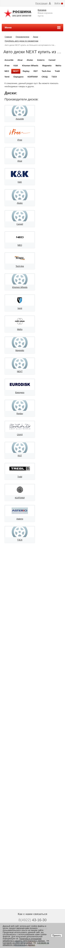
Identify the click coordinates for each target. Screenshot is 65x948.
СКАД (44, 77)
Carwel (52, 60)
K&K (16, 65)
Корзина (42, 10)
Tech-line (46, 71)
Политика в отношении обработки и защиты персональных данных (24, 939)
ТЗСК (54, 77)
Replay (26, 71)
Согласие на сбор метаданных (17, 943)
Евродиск (19, 77)
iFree (7, 65)
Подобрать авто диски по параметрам (21, 41)
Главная (8, 37)
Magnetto (46, 65)
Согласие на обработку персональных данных (26, 944)
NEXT (16, 71)
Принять (56, 935)
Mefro (58, 65)
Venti (7, 77)
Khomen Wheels (30, 65)
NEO (7, 71)
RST (35, 71)
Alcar (20, 60)
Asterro (41, 60)
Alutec (30, 60)
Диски (35, 37)
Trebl (57, 71)
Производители (22, 37)
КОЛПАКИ (33, 77)
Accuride (9, 60)
